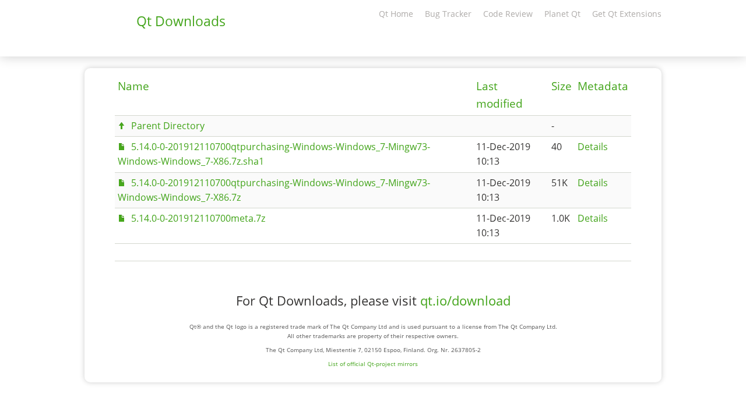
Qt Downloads (181, 21)
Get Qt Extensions (626, 13)
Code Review (508, 13)
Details (593, 146)
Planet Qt (562, 13)
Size (561, 86)
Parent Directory (168, 125)
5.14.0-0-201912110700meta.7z (198, 218)
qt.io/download (465, 300)
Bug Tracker (448, 13)
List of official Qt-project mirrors (373, 364)
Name (133, 86)
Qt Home (396, 13)
